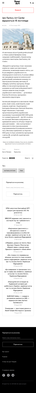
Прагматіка (17, 152)
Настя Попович (6, 152)
